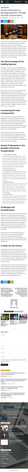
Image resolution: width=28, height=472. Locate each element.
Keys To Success (4, 454)
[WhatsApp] (12, 21)
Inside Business (5, 17)
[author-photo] (14, 302)
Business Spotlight (5, 458)
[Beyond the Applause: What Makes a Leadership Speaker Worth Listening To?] (4, 427)
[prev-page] (13, 328)
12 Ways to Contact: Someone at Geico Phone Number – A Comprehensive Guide (12, 387)
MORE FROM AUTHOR (19, 311)
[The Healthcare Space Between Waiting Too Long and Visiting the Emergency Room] (23, 317)
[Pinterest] (8, 21)
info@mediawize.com (16, 417)
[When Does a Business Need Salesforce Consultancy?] (4, 442)
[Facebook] (2, 21)
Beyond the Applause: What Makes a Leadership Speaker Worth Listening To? (18, 427)
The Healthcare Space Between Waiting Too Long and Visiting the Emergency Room (23, 322)
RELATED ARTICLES (8, 311)
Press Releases (4, 463)
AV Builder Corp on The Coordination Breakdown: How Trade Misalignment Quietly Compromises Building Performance (13, 394)
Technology (3, 456)
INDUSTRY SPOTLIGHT (8, 5)
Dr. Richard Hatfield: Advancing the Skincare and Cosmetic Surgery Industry (13, 373)
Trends (2, 461)
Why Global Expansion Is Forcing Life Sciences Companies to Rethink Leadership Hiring (14, 322)
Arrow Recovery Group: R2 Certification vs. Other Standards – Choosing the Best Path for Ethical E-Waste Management (21, 292)
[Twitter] (5, 21)
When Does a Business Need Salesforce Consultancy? (16, 441)
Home (2, 5)
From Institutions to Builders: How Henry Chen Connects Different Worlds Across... (17, 434)
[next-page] (15, 328)
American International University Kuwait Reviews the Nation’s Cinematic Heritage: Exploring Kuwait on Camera (14, 381)
